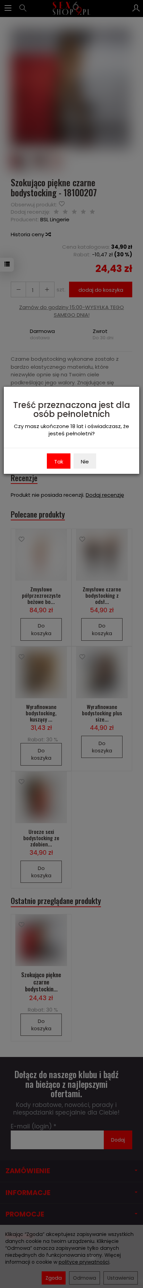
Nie (85, 461)
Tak (58, 461)
